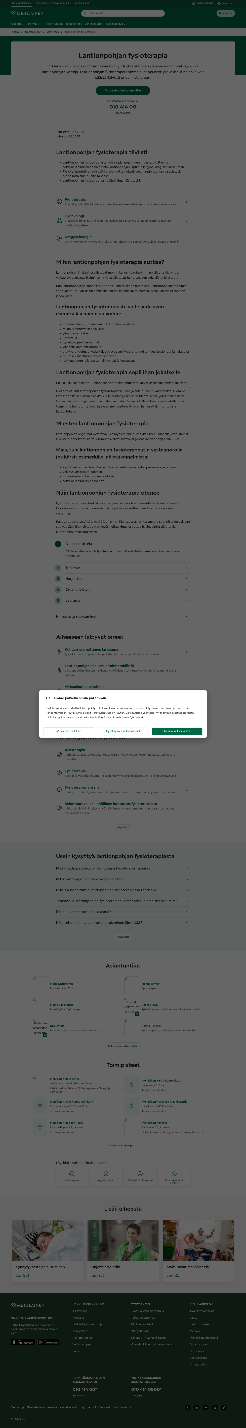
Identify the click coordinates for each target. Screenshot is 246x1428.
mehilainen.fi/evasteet (129, 717)
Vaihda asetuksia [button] (71, 731)
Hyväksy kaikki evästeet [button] (177, 731)
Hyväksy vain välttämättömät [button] (123, 731)
